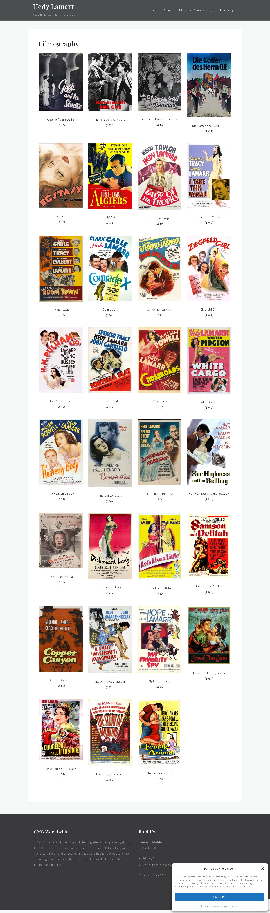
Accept (220, 897)
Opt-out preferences (211, 906)
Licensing (226, 10)
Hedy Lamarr (53, 6)
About (168, 10)
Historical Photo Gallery (196, 10)
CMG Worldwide (150, 842)
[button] (262, 868)
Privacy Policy (230, 906)
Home (152, 10)
